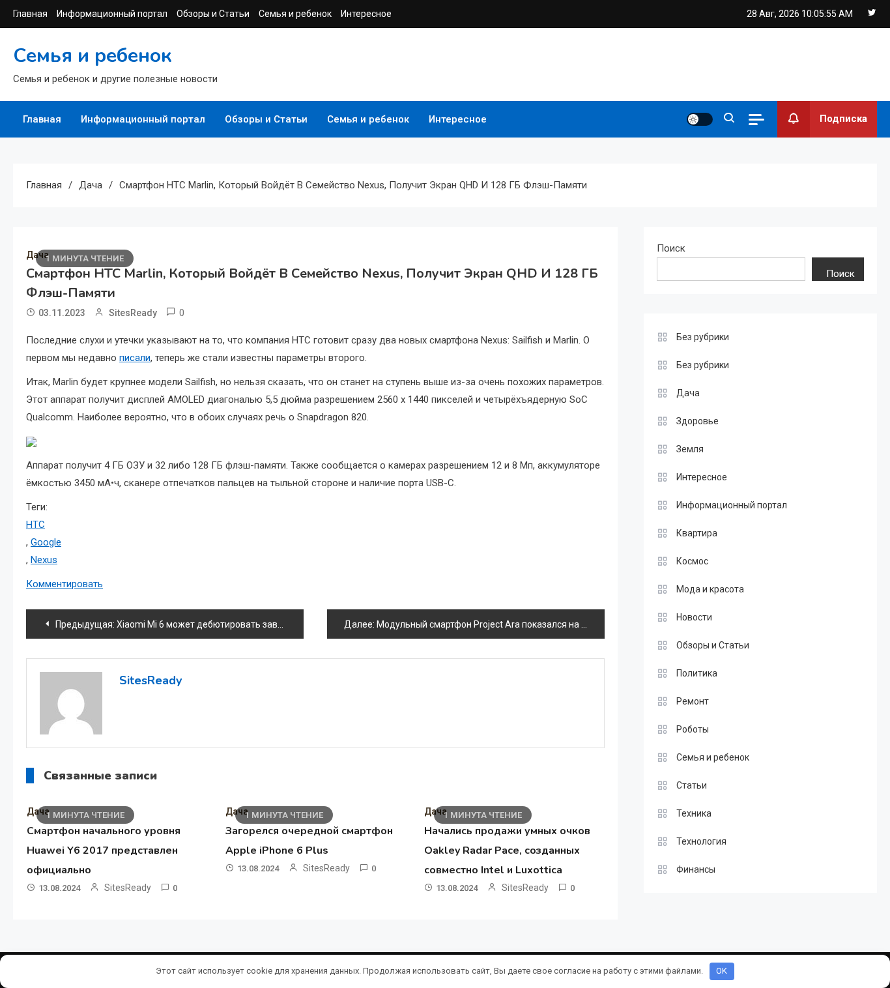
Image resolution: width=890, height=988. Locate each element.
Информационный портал (112, 13)
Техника (693, 813)
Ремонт (692, 701)
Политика (696, 673)
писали (135, 358)
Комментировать (64, 584)
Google (46, 542)
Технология (701, 841)
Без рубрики (702, 337)
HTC (35, 524)
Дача (688, 393)
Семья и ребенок (295, 13)
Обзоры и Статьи (213, 13)
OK (721, 971)
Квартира (696, 533)
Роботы (692, 729)
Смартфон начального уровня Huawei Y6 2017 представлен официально (103, 850)
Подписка (843, 118)
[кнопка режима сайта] (700, 119)
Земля (690, 449)
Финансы (695, 869)
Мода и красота (710, 589)
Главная (30, 13)
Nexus (44, 560)
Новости (694, 617)
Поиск (671, 248)
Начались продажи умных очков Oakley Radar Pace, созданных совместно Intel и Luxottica (507, 850)
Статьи (691, 785)
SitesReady (133, 313)
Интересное (366, 13)
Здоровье (697, 421)
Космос (692, 561)
